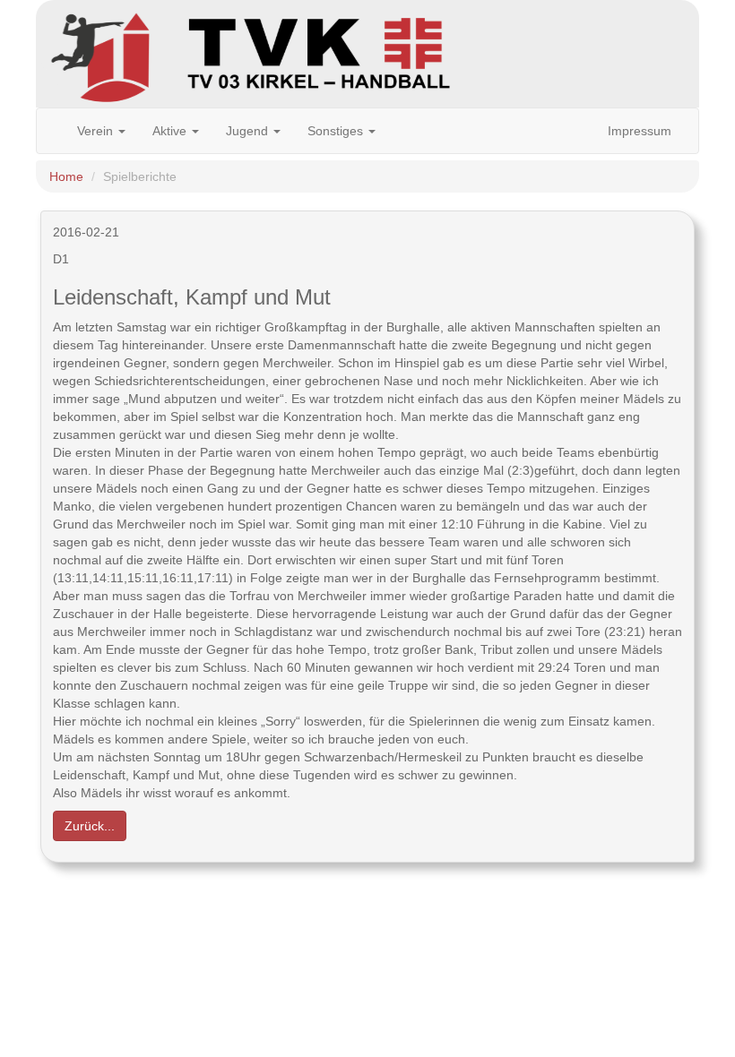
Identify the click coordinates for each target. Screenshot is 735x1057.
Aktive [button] (171, 131)
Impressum (639, 131)
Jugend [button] (249, 131)
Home (66, 176)
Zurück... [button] (90, 826)
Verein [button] (97, 131)
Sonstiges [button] (337, 131)
